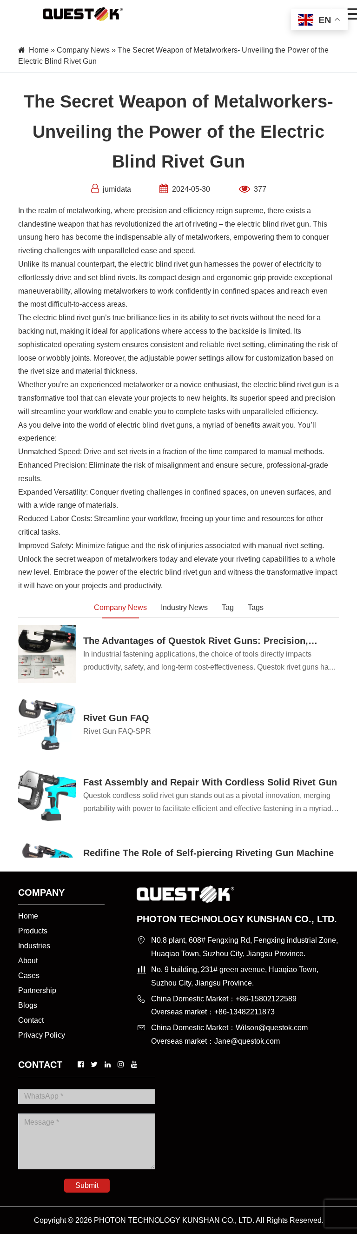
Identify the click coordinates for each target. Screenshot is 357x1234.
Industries (34, 946)
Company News (83, 50)
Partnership (37, 990)
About (28, 961)
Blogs (27, 1005)
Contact (31, 1020)
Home (39, 50)
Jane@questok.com (247, 1041)
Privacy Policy (41, 1035)
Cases (29, 975)
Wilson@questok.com (272, 1028)
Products (32, 931)
